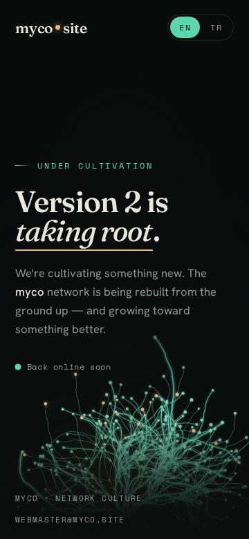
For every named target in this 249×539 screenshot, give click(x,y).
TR (216, 27)
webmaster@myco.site (70, 519)
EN (185, 27)
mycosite (51, 28)
